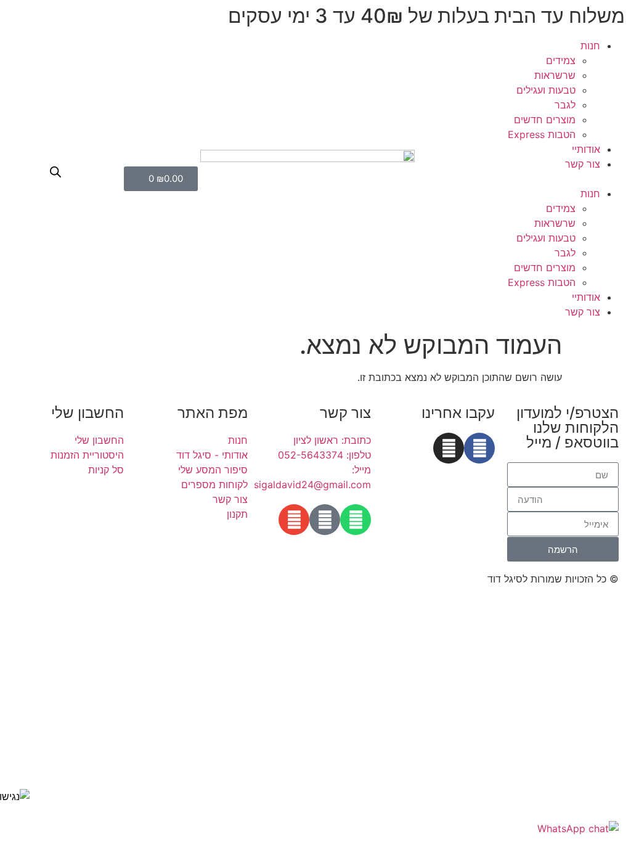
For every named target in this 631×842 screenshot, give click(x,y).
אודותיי (586, 149)
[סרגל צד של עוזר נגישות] (15, 796)
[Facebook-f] (479, 448)
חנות (590, 45)
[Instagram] (448, 448)
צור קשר (582, 164)
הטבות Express (542, 134)
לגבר (565, 105)
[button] (526, 178)
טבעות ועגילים (546, 90)
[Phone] (324, 519)
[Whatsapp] (355, 519)
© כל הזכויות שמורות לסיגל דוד (553, 579)
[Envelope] (294, 519)
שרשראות (555, 75)
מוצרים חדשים (545, 119)
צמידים (561, 60)
